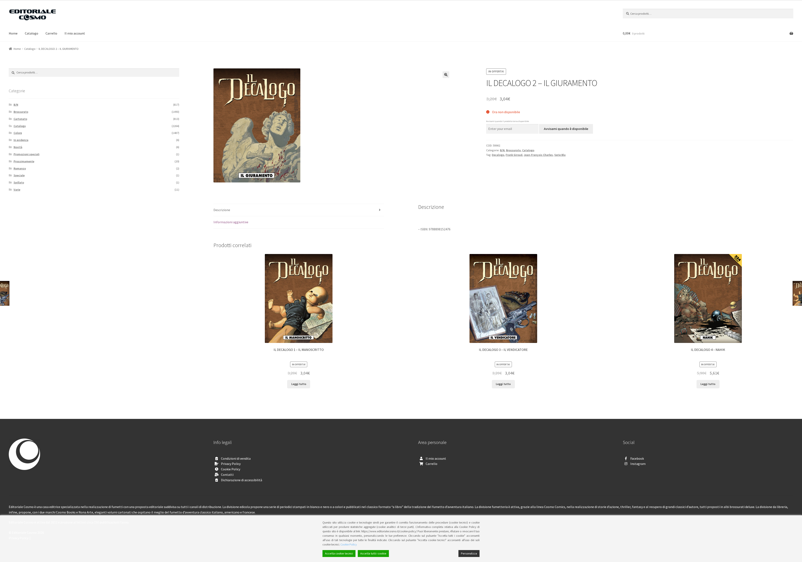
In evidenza (21, 140)
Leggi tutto (298, 384)
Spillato (19, 182)
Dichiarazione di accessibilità (241, 480)
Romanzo (20, 168)
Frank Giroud (514, 155)
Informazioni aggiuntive (230, 222)
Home (13, 33)
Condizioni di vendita (236, 458)
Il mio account (75, 33)
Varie (17, 189)
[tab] (298, 210)
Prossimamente (24, 161)
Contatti (227, 474)
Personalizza (469, 553)
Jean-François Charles (538, 155)
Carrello (51, 33)
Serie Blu (560, 155)
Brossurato (513, 150)
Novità (18, 147)
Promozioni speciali (26, 154)
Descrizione (221, 210)
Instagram (638, 464)
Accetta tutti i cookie (373, 553)
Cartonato (20, 119)
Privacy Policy (231, 464)
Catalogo (31, 33)
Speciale (19, 175)
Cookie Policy (230, 469)
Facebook (637, 458)
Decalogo (498, 155)
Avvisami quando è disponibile (566, 129)
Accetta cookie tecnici (339, 553)
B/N (502, 150)
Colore (18, 133)
